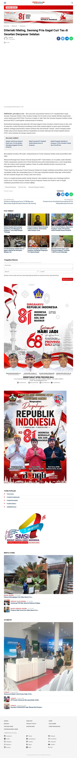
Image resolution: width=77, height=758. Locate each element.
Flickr (29, 747)
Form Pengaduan (54, 726)
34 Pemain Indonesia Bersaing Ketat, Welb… (25, 700)
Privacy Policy (31, 723)
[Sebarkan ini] (58, 38)
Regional (11, 595)
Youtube (52, 744)
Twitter (30, 736)
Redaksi (6, 723)
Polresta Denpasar (10, 187)
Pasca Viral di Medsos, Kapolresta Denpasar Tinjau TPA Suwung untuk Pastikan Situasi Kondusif (62, 228)
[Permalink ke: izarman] (6, 38)
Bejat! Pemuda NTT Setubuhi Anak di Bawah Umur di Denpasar (37, 143)
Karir (50, 721)
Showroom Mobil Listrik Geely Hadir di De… (18, 694)
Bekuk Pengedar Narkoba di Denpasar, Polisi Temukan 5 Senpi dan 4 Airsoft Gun (61, 143)
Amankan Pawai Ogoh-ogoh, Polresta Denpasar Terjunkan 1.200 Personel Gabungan (60, 250)
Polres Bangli (11, 503)
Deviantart (53, 741)
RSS (51, 747)
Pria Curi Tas (22, 187)
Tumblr (8, 739)
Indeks (6, 721)
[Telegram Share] (67, 38)
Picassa (8, 747)
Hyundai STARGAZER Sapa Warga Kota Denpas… (27, 707)
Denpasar (13, 601)
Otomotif (6, 692)
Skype (30, 744)
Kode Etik (29, 721)
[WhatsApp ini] (71, 38)
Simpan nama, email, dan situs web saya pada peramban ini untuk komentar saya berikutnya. (31, 275)
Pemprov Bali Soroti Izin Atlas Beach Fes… (25, 610)
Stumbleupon (32, 739)
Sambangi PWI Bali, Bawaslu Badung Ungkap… (26, 603)
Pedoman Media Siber (11, 729)
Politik (18, 601)
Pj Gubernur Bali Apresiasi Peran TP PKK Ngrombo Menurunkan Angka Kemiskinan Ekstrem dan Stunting (20, 201)
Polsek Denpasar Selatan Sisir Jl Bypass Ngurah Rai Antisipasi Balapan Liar (14, 250)
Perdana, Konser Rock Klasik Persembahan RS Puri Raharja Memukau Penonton (58, 201)
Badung (6, 595)
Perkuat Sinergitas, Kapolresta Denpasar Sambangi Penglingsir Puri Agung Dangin (38, 250)
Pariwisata (18, 608)
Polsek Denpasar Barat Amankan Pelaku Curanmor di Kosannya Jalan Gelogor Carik (38, 228)
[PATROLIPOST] (38, 2)
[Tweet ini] (63, 38)
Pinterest (52, 736)
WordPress (53, 739)
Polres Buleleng (12, 500)
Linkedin (30, 741)
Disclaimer (52, 723)
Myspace (8, 744)
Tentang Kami (8, 726)
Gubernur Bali (11, 507)
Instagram (9, 741)
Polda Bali (10, 494)
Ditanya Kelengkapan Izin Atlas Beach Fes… (18, 597)
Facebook (9, 736)
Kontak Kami (30, 726)
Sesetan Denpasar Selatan (36, 187)
